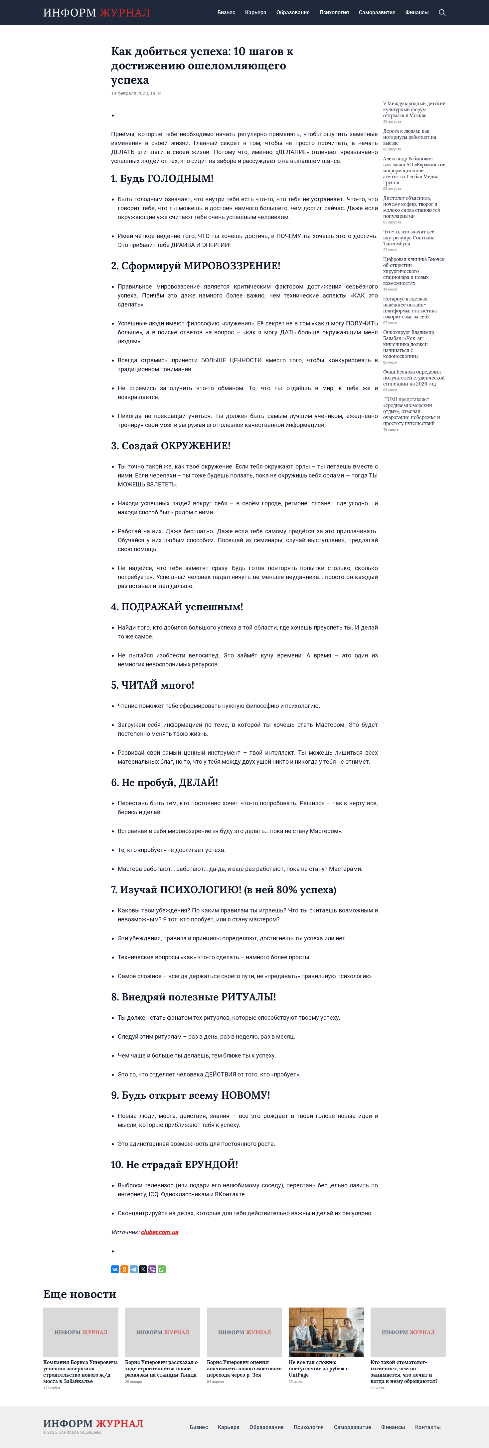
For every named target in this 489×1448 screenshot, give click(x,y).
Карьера (255, 12)
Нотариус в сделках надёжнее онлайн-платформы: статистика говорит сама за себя (410, 308)
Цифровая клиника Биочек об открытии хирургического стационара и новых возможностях (414, 271)
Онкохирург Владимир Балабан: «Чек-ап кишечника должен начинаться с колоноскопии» (408, 344)
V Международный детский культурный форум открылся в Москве (414, 110)
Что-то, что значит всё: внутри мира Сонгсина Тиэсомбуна (409, 238)
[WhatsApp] (162, 1269)
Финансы (417, 12)
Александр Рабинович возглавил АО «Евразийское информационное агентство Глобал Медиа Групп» (414, 171)
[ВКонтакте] (115, 1269)
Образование (293, 12)
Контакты (428, 1427)
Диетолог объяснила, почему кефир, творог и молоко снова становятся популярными (411, 207)
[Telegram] (134, 1269)
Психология (334, 12)
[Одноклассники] (124, 1269)
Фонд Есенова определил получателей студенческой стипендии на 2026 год (414, 378)
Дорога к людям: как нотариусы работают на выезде (409, 137)
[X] (143, 1269)
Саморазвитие (377, 12)
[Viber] (152, 1269)
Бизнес (226, 12)
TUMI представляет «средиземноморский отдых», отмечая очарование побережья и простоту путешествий (411, 411)
